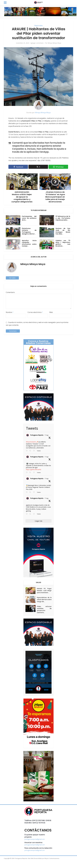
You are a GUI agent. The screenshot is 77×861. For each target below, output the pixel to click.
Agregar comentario (37, 43)
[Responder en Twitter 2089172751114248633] (27, 492)
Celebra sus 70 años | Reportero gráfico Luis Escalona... (63, 243)
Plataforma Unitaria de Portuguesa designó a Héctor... (29, 231)
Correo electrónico (35, 312)
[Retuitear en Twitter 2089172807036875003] (31, 472)
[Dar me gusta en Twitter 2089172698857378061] (34, 514)
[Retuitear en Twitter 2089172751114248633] (31, 492)
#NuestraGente (31, 442)
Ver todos (12, 278)
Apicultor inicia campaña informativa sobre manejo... (29, 243)
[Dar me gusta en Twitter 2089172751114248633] (34, 492)
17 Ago (47, 435)
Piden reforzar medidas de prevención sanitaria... (44, 609)
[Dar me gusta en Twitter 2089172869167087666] (34, 451)
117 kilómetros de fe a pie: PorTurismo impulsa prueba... (63, 218)
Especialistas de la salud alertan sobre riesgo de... (44, 600)
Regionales (38, 25)
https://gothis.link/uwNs (33, 469)
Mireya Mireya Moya (54, 43)
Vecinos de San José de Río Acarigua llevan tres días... (63, 231)
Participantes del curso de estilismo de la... (29, 218)
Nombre (9, 312)
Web (51, 312)
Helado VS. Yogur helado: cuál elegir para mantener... (44, 591)
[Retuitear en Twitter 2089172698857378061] (31, 514)
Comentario (10, 292)
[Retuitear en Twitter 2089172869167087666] (31, 451)
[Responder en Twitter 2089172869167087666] (27, 451)
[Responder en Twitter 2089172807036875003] (27, 472)
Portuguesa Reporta (36, 435)
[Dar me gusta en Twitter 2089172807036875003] (34, 472)
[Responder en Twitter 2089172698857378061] (27, 514)
